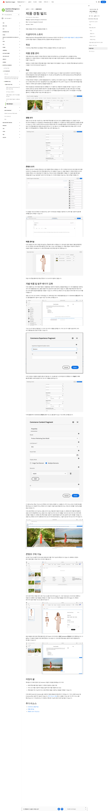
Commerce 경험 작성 (33, 706)
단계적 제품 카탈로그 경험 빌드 (13, 100)
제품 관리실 (31, 709)
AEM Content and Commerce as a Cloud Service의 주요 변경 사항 (11, 77)
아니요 (96, 12)
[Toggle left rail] (20, 6)
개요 (3, 22)
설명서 (27, 9)
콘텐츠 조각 (92, 36)
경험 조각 (92, 33)
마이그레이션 (7, 116)
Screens (4, 62)
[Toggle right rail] (88, 6)
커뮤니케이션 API (6, 56)
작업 (3, 134)
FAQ (5, 119)
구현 (3, 128)
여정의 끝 (91, 48)
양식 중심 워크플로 (6, 53)
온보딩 (4, 34)
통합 (5, 107)
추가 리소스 (91, 51)
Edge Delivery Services (7, 122)
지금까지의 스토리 (93, 21)
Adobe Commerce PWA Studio (10, 113)
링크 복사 (98, 15)
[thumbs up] (59, 809)
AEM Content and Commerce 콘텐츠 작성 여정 (13, 88)
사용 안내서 (38, 9)
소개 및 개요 (6, 68)
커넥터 (4, 131)
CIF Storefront (6, 71)
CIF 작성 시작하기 (10, 92)
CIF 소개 (6, 74)
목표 (90, 24)
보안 (3, 28)
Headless (4, 125)
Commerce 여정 (7, 81)
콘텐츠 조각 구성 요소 (33, 711)
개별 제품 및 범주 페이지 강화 (96, 42)
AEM (32, 9)
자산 (3, 44)
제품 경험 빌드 (9, 103)
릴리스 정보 (5, 25)
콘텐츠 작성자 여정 (8, 84)
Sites (4, 41)
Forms (4, 47)
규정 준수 (4, 137)
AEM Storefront (7, 110)
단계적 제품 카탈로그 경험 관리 (72, 37)
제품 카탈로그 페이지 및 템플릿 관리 (13, 95)
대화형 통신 (5, 50)
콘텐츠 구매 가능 (93, 45)
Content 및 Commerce (7, 65)
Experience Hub (6, 31)
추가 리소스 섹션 (52, 696)
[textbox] (11, 14)
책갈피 (92, 15)
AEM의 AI (4, 59)
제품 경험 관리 (92, 27)
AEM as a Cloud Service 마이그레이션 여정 (10, 38)
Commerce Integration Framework (35, 22)
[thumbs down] (62, 809)
